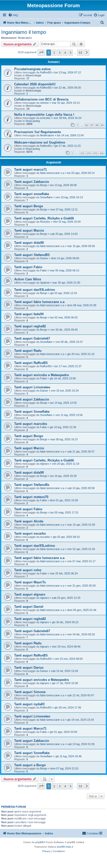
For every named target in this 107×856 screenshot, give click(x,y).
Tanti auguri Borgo (28, 206)
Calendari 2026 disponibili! (34, 84)
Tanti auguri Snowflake (32, 411)
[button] (41, 52)
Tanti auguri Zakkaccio (31, 182)
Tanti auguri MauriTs (30, 582)
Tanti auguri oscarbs (30, 533)
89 (102, 125)
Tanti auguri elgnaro (29, 594)
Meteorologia (33, 75)
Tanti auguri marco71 (30, 169)
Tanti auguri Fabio (28, 267)
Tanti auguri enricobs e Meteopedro (41, 375)
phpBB (39, 842)
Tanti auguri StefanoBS (32, 255)
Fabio (43, 270)
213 (82, 153)
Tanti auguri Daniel (28, 606)
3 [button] (59, 52)
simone (44, 102)
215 (95, 153)
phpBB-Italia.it (65, 846)
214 (89, 153)
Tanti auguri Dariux (29, 667)
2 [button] (54, 52)
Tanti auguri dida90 (29, 243)
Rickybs (45, 221)
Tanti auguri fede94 (29, 314)
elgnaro (44, 463)
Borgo (43, 185)
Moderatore (25, 37)
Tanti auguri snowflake (31, 194)
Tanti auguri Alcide (28, 521)
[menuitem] (13, 15)
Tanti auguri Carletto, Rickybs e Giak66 (44, 218)
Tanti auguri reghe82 (30, 326)
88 (97, 125)
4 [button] (65, 52)
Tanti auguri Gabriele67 (32, 338)
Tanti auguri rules (27, 570)
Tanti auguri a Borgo (30, 765)
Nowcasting (33, 120)
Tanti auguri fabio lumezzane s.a (39, 302)
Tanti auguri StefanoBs (31, 485)
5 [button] (70, 52)
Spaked (44, 282)
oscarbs (45, 536)
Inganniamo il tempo (23, 32)
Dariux (44, 258)
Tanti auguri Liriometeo (32, 387)
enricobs (45, 117)
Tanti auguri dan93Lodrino (34, 290)
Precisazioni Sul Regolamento (37, 132)
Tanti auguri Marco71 (30, 728)
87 (92, 125)
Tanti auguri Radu (28, 350)
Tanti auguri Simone (30, 692)
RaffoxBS (46, 72)
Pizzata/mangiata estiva (32, 69)
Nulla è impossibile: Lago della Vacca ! (44, 114)
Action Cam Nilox (27, 279)
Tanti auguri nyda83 (29, 704)
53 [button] (80, 52)
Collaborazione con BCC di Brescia (41, 99)
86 (86, 125)
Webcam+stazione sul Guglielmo (39, 142)
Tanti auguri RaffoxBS (31, 363)
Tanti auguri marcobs (30, 424)
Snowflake (46, 197)
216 (102, 153)
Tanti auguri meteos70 (31, 497)
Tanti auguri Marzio (29, 230)
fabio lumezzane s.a (52, 172)
